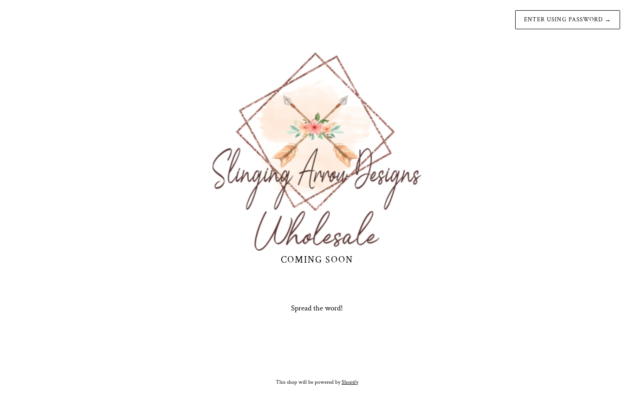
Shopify (350, 382)
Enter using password (567, 20)
